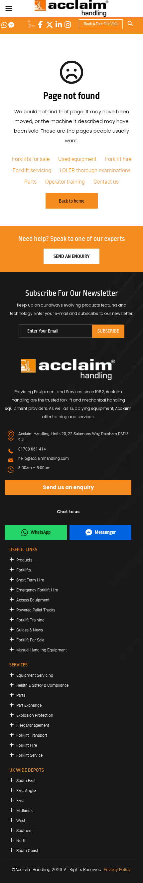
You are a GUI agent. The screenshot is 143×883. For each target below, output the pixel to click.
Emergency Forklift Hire (37, 590)
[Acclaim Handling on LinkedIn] (59, 25)
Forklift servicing (32, 170)
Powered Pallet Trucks (35, 610)
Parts (30, 182)
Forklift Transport (31, 735)
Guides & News (29, 630)
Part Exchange (29, 705)
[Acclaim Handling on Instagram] (68, 25)
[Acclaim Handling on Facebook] (41, 25)
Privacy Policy (117, 869)
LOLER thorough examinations (95, 170)
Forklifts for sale (31, 159)
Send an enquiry (71, 256)
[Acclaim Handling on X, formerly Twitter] (50, 25)
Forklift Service (29, 755)
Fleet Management (32, 725)
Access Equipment (33, 600)
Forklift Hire (26, 745)
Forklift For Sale (30, 640)
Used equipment (77, 159)
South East (26, 780)
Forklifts (23, 570)
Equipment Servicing (34, 675)
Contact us (106, 182)
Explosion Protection (34, 715)
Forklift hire (118, 159)
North (21, 840)
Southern (24, 830)
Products (24, 560)
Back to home (71, 201)
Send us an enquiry (68, 487)
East (20, 800)
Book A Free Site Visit (101, 24)
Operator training (65, 182)
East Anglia (26, 790)
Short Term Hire (30, 580)
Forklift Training (30, 620)
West (20, 820)
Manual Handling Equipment (41, 650)
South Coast (27, 850)
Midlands (24, 810)
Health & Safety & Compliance (42, 685)
